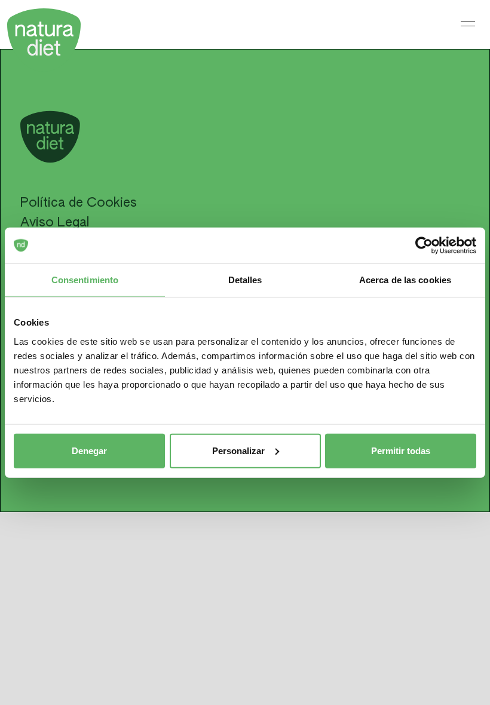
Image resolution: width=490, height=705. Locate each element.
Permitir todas (400, 450)
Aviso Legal (54, 222)
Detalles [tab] (245, 280)
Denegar (89, 450)
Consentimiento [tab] (84, 280)
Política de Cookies (78, 203)
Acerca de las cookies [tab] (405, 280)
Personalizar (238, 450)
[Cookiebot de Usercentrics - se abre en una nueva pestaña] (424, 246)
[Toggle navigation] (468, 23)
